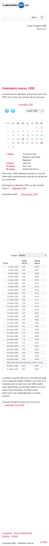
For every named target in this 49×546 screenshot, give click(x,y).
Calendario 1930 (26, 104)
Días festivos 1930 (29, 194)
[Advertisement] (24, 57)
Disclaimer (7, 532)
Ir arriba (43, 541)
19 (23, 139)
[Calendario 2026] (15, 4)
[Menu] (42, 17)
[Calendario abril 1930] (13, 111)
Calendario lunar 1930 (14, 404)
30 (42, 142)
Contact (14, 536)
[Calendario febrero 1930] (7, 111)
